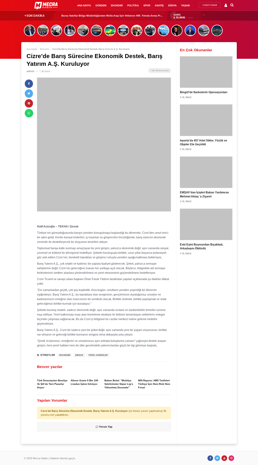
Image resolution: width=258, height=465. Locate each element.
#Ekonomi (64, 355)
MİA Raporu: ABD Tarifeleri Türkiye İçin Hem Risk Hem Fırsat (154, 384)
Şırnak (79, 355)
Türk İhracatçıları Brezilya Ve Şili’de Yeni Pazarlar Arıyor (52, 384)
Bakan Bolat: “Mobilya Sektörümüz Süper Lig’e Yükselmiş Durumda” (118, 384)
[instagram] (231, 458)
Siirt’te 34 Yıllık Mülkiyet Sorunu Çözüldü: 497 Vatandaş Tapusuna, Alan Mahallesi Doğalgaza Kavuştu (122, 15)
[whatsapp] (29, 113)
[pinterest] (29, 103)
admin (30, 71)
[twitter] (29, 93)
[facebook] (29, 83)
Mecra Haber (40, 458)
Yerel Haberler (98, 355)
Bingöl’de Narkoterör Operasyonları (203, 92)
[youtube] (224, 458)
